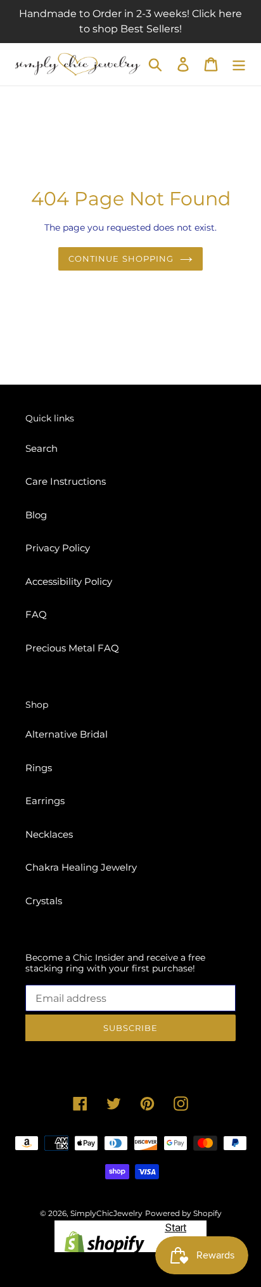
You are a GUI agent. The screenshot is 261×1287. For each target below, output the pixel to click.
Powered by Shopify (183, 1213)
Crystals (43, 901)
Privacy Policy (57, 548)
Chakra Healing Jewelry (81, 867)
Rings (38, 768)
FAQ (36, 614)
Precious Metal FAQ (72, 648)
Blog (36, 515)
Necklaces (49, 834)
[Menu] (239, 65)
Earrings (45, 801)
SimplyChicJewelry (106, 1213)
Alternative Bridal (66, 734)
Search (41, 448)
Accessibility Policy (68, 581)
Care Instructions (65, 481)
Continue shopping (121, 258)
